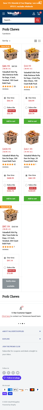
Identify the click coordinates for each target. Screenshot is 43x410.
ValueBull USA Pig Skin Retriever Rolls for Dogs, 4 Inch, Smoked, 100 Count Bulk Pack (10, 77)
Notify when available (11, 283)
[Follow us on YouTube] (17, 372)
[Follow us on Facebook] (4, 372)
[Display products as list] (39, 41)
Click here (6, 316)
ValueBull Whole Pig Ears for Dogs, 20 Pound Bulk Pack (32, 158)
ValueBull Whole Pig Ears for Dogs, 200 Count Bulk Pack (10, 158)
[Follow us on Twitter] (8, 372)
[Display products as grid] (36, 41)
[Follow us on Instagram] (13, 372)
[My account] (34, 13)
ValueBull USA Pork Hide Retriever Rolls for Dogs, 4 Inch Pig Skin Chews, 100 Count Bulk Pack (32, 78)
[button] (8, 86)
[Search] (38, 20)
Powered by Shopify (9, 405)
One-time (10, 98)
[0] (38, 13)
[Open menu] (3, 14)
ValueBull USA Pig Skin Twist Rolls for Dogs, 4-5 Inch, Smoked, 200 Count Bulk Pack (10, 238)
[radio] (5, 97)
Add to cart (10, 121)
